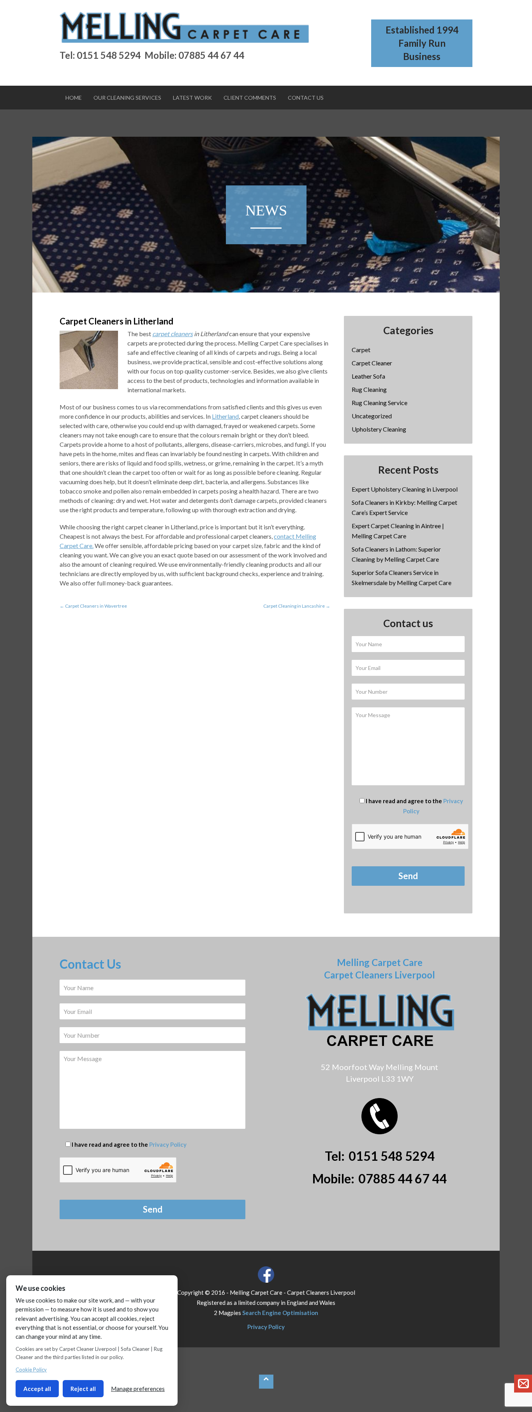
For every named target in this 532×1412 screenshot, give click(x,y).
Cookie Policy (31, 1369)
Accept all (37, 1388)
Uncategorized (372, 416)
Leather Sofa (368, 376)
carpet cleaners (172, 333)
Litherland (225, 416)
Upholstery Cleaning (379, 429)
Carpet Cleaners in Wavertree (93, 606)
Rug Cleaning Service (379, 402)
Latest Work (192, 97)
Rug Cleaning (369, 389)
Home (73, 97)
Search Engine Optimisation (280, 1312)
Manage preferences (138, 1388)
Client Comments (250, 97)
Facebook (266, 1274)
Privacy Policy (168, 1144)
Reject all (83, 1388)
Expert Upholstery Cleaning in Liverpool (405, 489)
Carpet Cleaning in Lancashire (296, 606)
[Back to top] (266, 1382)
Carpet (361, 349)
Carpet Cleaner (372, 363)
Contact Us (306, 97)
